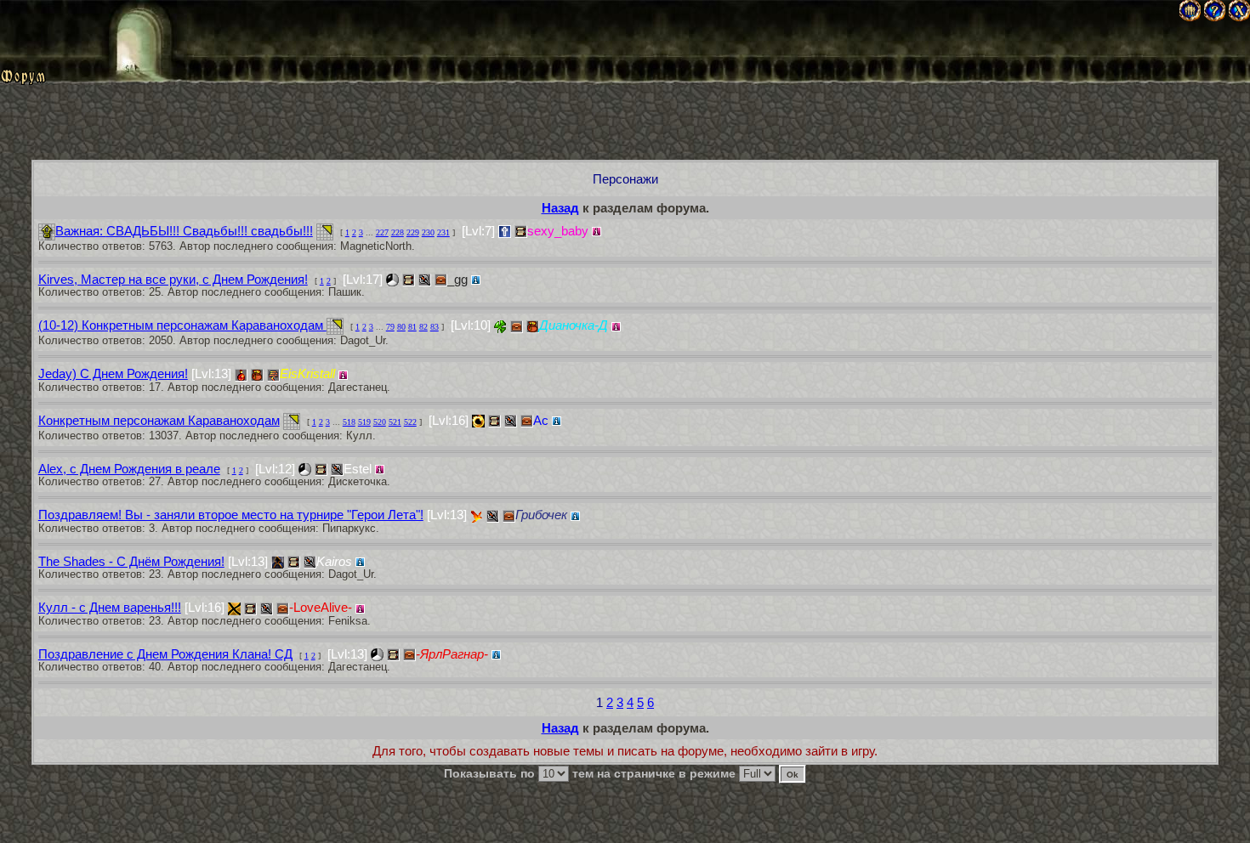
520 (379, 422)
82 (423, 326)
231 (443, 232)
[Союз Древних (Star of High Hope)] (304, 469)
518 (349, 422)
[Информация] (596, 231)
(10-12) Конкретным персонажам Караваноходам (182, 325)
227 (382, 232)
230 (428, 232)
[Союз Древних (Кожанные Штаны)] (377, 654)
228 (397, 232)
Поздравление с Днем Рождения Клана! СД (165, 654)
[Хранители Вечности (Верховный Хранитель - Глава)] (478, 421)
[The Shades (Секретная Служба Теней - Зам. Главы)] (277, 562)
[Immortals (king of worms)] (476, 516)
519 (364, 422)
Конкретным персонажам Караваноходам (159, 420)
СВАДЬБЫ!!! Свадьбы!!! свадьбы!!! (184, 230)
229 (412, 232)
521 (395, 422)
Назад (560, 208)
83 (434, 326)
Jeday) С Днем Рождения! (113, 373)
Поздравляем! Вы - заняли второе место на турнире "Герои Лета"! (230, 514)
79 (390, 326)
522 (410, 422)
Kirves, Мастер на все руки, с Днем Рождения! (173, 279)
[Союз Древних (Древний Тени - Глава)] (392, 280)
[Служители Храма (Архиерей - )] (504, 231)
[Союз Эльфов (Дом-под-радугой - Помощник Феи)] (500, 326)
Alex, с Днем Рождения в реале (129, 468)
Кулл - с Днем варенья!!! (109, 607)
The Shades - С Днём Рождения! (131, 561)
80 (401, 326)
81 (412, 326)
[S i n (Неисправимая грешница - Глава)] (234, 609)
